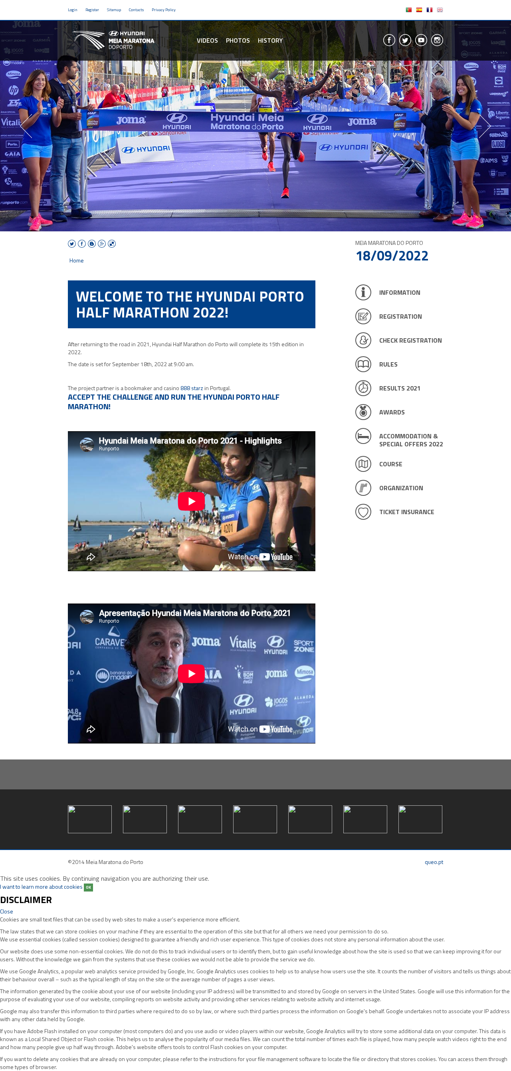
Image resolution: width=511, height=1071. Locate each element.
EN (440, 10)
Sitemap (114, 10)
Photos (238, 40)
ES (419, 10)
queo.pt (434, 862)
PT (409, 10)
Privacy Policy (164, 10)
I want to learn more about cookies (41, 886)
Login (72, 10)
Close (6, 911)
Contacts (136, 10)
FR (429, 10)
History (270, 40)
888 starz (191, 388)
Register (92, 10)
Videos (207, 40)
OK (88, 887)
